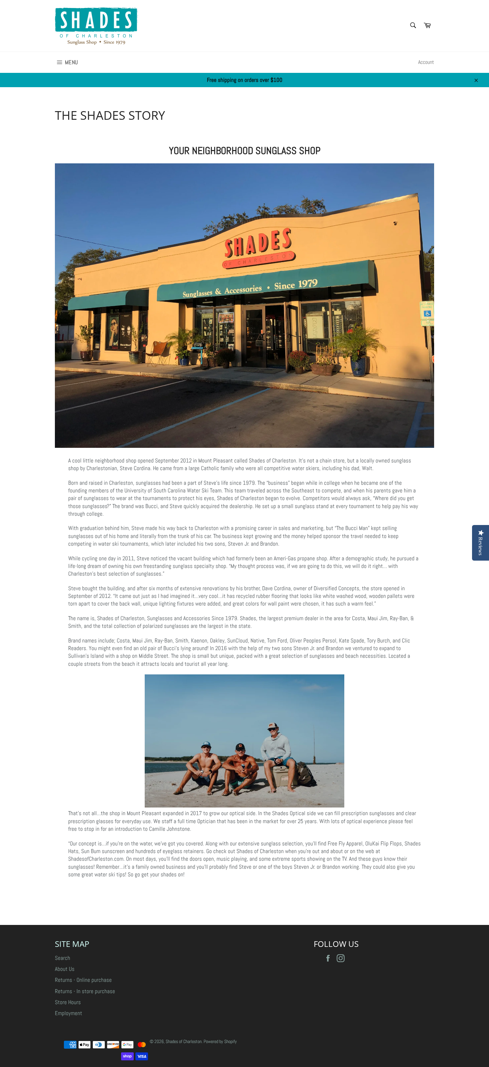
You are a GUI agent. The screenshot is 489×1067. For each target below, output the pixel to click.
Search (62, 958)
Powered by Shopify (220, 1041)
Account (426, 62)
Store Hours (68, 1002)
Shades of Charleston (184, 1041)
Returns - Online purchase (83, 979)
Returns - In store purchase (85, 991)
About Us (65, 969)
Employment (68, 1013)
